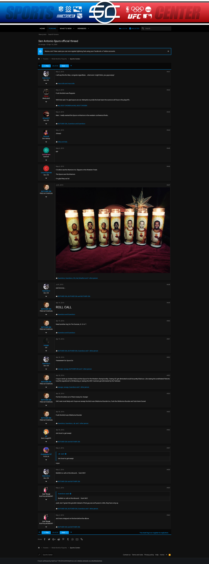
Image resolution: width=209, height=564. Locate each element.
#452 (168, 357)
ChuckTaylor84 (46, 173)
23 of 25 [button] (55, 66)
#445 (168, 148)
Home (162, 555)
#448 (168, 284)
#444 (168, 130)
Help (157, 555)
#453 (168, 375)
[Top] (166, 555)
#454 (168, 393)
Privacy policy (149, 555)
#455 (168, 412)
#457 (168, 448)
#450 (168, 321)
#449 (168, 303)
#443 (168, 112)
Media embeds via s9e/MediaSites (90, 561)
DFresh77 (46, 118)
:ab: (46, 436)
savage (42, 44)
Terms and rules (137, 555)
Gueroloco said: (63, 494)
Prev (47, 66)
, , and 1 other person (78, 278)
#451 (168, 339)
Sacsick (46, 136)
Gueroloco (46, 78)
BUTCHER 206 (46, 191)
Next (63, 66)
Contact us (127, 555)
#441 (168, 72)
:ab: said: (61, 454)
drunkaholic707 (46, 454)
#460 (168, 515)
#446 (168, 166)
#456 (168, 430)
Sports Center (47, 555)
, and (71, 124)
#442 (168, 90)
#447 (168, 185)
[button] (74, 28)
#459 (168, 488)
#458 (168, 470)
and (66, 83)
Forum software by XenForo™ (57, 561)
